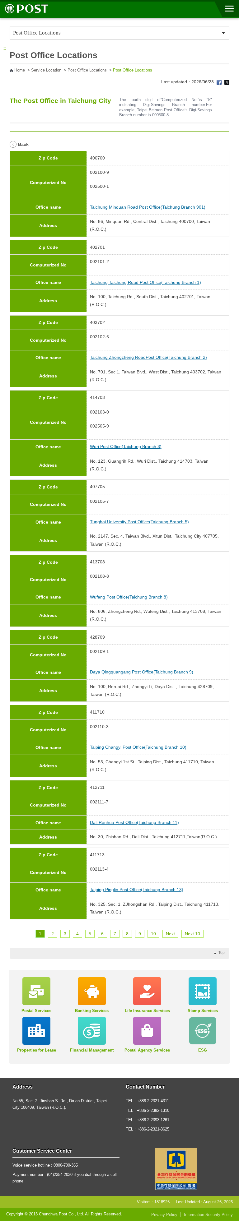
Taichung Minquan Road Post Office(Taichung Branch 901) (147, 207)
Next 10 (192, 933)
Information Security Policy (208, 1215)
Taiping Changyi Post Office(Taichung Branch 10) (138, 747)
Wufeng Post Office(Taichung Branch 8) (129, 596)
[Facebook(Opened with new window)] (219, 81)
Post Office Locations (87, 70)
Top (221, 953)
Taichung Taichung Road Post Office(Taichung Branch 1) (145, 282)
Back (23, 144)
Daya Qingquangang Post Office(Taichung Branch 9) (141, 671)
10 (153, 933)
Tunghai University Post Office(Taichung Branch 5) (139, 521)
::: (4, 48)
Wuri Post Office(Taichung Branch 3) (126, 446)
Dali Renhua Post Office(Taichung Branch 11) (134, 822)
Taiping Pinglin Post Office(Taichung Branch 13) (136, 889)
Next (170, 933)
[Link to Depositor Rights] (176, 1168)
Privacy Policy (164, 1215)
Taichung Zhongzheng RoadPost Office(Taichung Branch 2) (148, 357)
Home (19, 70)
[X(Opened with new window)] (226, 81)
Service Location (46, 70)
